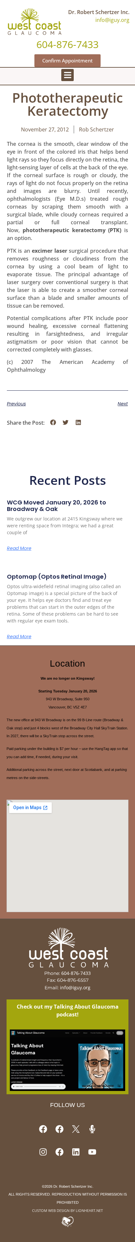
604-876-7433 (76, 973)
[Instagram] (43, 1152)
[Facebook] (43, 1129)
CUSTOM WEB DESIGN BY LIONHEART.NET (67, 1210)
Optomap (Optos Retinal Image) (57, 576)
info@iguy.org (112, 20)
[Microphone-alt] (92, 1129)
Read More (19, 548)
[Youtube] (92, 1152)
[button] (67, 75)
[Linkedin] (76, 1152)
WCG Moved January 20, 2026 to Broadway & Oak (56, 505)
